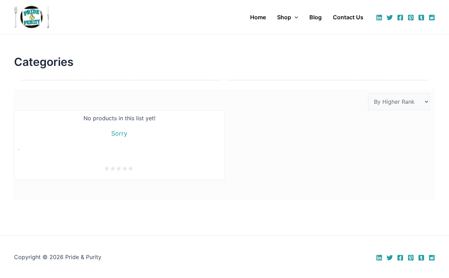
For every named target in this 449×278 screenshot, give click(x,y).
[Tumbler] (421, 258)
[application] (294, 17)
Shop (284, 17)
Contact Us (348, 17)
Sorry (119, 133)
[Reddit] (432, 17)
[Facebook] (400, 17)
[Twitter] (390, 17)
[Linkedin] (379, 17)
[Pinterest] (411, 17)
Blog (315, 17)
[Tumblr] (421, 17)
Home (258, 17)
